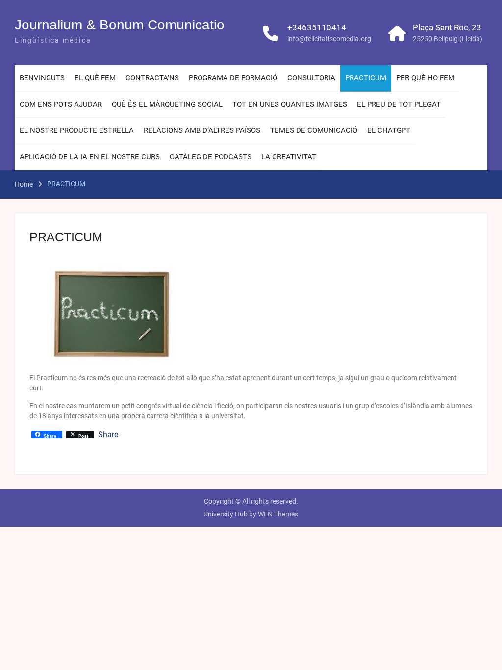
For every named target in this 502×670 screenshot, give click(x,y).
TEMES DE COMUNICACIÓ (313, 130)
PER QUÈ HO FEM (425, 78)
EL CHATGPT (388, 130)
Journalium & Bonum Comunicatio (120, 24)
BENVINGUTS (42, 78)
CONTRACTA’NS (152, 78)
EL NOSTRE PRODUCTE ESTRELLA (77, 130)
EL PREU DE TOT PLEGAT (399, 104)
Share (108, 434)
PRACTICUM (365, 78)
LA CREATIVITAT (288, 157)
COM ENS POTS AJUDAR (61, 104)
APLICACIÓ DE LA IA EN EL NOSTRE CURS (90, 157)
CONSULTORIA (311, 78)
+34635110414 (316, 27)
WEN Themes (278, 514)
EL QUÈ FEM (95, 78)
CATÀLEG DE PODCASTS (210, 157)
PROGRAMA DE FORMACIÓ (233, 78)
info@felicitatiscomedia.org (329, 39)
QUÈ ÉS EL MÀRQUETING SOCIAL (167, 104)
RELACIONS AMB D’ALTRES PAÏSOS (202, 130)
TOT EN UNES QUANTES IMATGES (289, 104)
